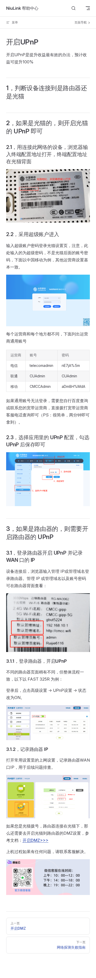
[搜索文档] (73, 8)
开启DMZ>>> (35, 840)
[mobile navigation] (88, 8)
